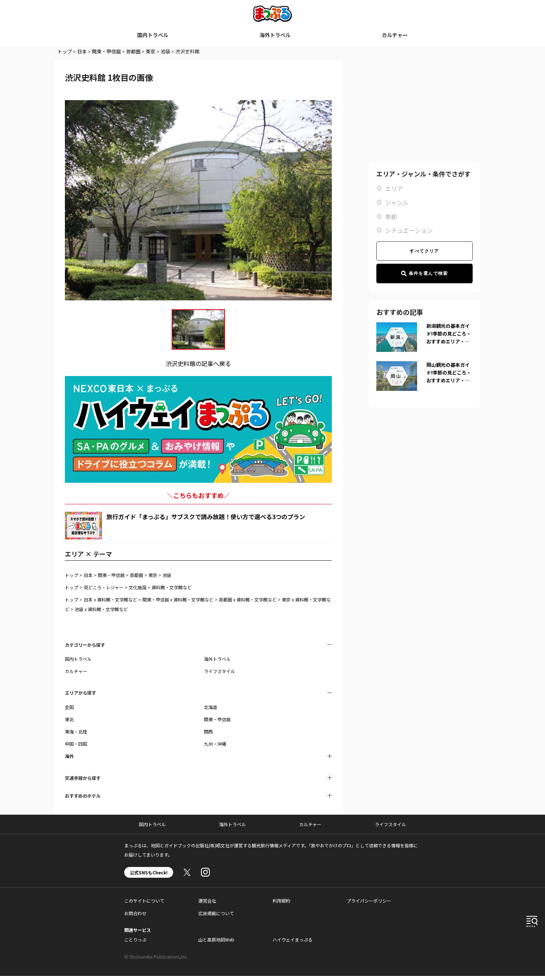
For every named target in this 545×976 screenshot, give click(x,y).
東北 (69, 719)
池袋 (165, 51)
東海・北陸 (76, 731)
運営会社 (207, 900)
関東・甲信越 (106, 51)
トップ (64, 51)
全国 (69, 707)
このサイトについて (144, 900)
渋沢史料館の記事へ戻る (198, 363)
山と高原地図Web (216, 939)
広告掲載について (216, 913)
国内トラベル (152, 35)
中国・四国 (76, 744)
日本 (82, 51)
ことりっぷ (135, 939)
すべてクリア (424, 251)
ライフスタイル (219, 671)
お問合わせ (135, 913)
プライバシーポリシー (369, 900)
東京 (150, 51)
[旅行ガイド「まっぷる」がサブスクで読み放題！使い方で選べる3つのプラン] (83, 526)
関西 (208, 731)
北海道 (210, 707)
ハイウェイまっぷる (292, 939)
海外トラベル (275, 35)
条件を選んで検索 (428, 273)
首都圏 (133, 51)
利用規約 (281, 900)
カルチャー (395, 35)
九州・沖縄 (215, 744)
